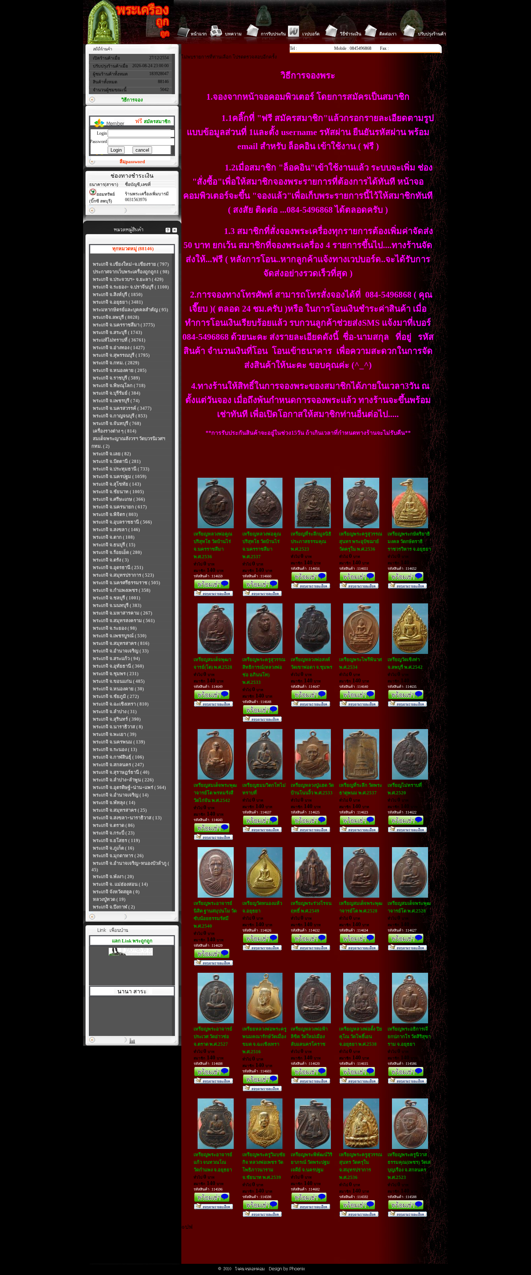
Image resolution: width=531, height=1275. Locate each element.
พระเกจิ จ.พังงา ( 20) (113, 876)
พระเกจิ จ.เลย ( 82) (112, 453)
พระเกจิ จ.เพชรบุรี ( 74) (116, 400)
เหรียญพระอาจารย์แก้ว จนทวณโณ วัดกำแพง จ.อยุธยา (213, 1162)
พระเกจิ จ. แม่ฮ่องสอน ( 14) (120, 884)
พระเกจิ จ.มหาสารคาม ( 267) (122, 613)
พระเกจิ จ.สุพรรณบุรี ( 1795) (121, 355)
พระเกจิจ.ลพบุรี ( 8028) (116, 317)
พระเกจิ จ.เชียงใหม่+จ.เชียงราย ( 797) (131, 264)
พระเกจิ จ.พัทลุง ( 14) (114, 802)
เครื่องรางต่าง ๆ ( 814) (114, 431)
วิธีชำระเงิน (350, 33)
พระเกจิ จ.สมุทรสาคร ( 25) (120, 810)
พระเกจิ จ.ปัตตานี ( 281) (117, 461)
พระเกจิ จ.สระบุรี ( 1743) (117, 332)
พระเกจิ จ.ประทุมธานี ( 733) (121, 469)
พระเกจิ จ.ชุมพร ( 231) (115, 673)
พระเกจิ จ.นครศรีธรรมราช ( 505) (126, 582)
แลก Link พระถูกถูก (132, 941)
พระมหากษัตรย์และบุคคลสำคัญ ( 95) (130, 309)
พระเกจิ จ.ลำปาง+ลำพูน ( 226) (123, 779)
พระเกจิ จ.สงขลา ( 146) (116, 529)
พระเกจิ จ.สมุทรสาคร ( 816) (121, 643)
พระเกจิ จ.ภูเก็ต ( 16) (113, 848)
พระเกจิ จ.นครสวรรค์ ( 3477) (122, 408)
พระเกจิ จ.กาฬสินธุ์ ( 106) (118, 757)
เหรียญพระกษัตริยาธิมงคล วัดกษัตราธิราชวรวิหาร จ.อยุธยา (409, 541)
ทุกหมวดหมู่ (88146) (133, 248)
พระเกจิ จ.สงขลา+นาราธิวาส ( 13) (127, 817)
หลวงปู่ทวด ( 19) (109, 899)
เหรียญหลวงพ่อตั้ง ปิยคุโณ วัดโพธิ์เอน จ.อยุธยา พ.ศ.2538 (360, 1036)
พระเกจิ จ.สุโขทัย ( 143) (117, 484)
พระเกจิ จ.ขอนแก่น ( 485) (118, 681)
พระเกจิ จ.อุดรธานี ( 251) (118, 567)
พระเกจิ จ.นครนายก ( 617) (120, 506)
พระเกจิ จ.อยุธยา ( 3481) (118, 302)
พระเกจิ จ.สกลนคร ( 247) (118, 764)
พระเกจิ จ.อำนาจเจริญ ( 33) (120, 651)
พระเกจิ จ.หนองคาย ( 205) (119, 370)
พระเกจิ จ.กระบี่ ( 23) (113, 833)
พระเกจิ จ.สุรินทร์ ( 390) (117, 719)
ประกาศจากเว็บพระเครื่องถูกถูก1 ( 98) (131, 271)
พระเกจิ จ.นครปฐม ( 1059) (119, 476)
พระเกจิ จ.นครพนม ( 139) (119, 742)
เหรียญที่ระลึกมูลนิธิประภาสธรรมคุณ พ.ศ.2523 (311, 541)
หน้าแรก (199, 33)
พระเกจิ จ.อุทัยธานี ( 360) (118, 666)
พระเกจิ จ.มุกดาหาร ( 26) (118, 855)
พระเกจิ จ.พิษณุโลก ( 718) (119, 385)
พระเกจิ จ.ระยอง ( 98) (115, 628)
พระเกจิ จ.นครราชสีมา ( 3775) (124, 325)
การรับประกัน (273, 33)
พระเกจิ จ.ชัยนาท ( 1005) (118, 491)
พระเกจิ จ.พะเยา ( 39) (114, 734)
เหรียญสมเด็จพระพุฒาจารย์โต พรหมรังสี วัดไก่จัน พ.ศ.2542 (215, 792)
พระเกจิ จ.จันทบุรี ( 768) (117, 423)
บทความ (233, 33)
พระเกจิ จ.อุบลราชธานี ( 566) (122, 522)
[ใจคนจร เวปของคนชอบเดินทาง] (131, 947)
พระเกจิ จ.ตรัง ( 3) (111, 560)
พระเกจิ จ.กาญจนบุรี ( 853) (120, 416)
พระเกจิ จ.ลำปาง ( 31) (115, 711)
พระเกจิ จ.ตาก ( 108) (113, 537)
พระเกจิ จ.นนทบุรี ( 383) (117, 605)
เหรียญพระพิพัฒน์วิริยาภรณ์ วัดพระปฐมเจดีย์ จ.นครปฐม (311, 1162)
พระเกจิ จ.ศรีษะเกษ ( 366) (119, 499)
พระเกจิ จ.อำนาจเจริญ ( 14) (120, 795)
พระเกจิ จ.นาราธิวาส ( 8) (118, 726)
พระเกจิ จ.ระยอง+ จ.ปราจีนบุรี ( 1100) (131, 287)
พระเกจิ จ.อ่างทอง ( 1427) (118, 347)
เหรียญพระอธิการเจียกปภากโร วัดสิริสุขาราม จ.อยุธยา (409, 1036)
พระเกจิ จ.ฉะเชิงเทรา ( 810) (120, 704)
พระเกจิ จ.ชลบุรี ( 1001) (116, 597)
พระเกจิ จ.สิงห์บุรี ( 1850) (117, 294)
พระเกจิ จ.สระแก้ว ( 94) (116, 658)
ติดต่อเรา (388, 33)
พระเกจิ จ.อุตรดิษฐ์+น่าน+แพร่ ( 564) (129, 787)
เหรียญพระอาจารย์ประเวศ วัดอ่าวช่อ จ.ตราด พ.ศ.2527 (213, 1036)
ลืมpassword (132, 161)
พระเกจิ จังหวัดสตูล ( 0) (116, 891)
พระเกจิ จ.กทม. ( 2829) (116, 362)
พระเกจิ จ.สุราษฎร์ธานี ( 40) (121, 772)
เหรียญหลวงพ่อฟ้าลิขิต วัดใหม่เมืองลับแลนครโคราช (309, 1036)
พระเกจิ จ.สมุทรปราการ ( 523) (123, 575)
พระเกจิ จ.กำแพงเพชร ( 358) (121, 590)
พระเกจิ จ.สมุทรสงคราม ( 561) (124, 620)
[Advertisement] (312, 1247)
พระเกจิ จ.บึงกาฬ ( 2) (114, 907)
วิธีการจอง (132, 100)
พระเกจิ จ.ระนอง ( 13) (115, 749)
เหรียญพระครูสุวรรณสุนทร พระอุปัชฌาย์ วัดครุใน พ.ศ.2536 (360, 541)
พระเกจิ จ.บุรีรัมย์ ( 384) (116, 393)
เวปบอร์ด (311, 33)
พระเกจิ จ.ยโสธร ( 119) (116, 840)
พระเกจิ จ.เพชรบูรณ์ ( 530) (119, 635)
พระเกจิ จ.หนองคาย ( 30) (118, 688)
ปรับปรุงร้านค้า (432, 33)
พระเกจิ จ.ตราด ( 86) (113, 825)
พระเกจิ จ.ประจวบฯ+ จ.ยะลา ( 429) (128, 279)
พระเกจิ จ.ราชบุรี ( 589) (116, 378)
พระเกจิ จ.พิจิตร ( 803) (115, 514)
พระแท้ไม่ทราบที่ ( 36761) (119, 340)
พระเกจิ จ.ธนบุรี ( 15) (114, 544)
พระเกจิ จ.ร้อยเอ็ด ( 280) (117, 552)
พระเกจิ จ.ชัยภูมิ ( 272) (116, 696)
